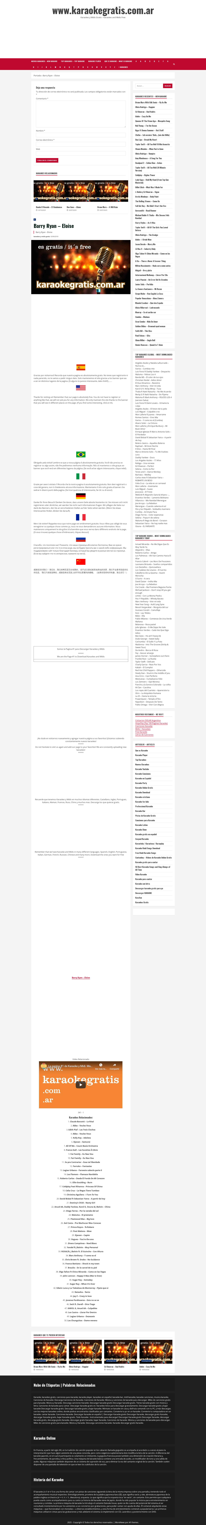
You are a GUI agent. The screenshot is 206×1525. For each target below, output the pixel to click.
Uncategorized (40, 1361)
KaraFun (138, 897)
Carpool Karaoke (142, 839)
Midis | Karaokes (142, 729)
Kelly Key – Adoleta (82, 1137)
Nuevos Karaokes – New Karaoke (44, 61)
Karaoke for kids (142, 801)
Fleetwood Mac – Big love (82, 1219)
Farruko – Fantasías (82, 1166)
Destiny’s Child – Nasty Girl (82, 1202)
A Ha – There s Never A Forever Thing (150, 261)
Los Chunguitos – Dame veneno (82, 1320)
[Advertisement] (103, 38)
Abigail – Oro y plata (143, 270)
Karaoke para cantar (143, 879)
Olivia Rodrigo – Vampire (145, 153)
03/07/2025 (103, 210)
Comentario (42, 98)
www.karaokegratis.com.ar (103, 10)
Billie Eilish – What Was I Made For (149, 187)
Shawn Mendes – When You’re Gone (149, 149)
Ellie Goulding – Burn (82, 1182)
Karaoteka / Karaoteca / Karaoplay (149, 843)
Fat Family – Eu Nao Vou (81, 1154)
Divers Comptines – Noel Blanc (82, 1243)
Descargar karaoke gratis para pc (149, 888)
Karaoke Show (141, 829)
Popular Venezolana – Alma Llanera (149, 298)
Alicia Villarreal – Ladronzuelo (147, 307)
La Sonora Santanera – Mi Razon (148, 289)
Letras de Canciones (144, 734)
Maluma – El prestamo (82, 1215)
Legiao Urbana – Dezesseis (82, 1316)
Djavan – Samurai (81, 1142)
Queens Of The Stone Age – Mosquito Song (152, 121)
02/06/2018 (54, 236)
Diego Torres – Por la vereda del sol (82, 1211)
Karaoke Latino (141, 825)
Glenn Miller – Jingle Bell (145, 340)
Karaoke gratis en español (146, 834)
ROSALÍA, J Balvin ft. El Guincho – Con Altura (82, 1251)
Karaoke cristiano (142, 797)
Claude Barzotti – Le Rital (82, 1121)
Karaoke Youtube (142, 769)
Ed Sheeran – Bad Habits (145, 111)
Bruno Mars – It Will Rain (111, 191)
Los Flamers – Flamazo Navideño (82, 1174)
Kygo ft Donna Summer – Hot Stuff (149, 130)
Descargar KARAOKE (143, 893)
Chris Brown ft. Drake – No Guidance (82, 1259)
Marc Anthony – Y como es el (82, 1255)
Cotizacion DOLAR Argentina (148, 720)
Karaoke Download (142, 792)
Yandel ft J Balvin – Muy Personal (82, 1247)
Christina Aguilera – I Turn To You (82, 1194)
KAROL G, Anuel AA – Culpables (82, 1308)
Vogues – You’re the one (82, 1239)
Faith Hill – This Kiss (143, 331)
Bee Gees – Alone (81, 191)
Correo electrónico (45, 140)
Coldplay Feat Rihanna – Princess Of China (82, 1186)
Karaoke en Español (143, 778)
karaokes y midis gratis (42, 236)
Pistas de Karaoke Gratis (145, 815)
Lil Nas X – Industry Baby (145, 249)
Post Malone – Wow (82, 1231)
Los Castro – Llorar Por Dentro (82, 1312)
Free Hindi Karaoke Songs (145, 853)
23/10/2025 (42, 210)
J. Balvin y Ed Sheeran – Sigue (147, 192)
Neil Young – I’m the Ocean (146, 125)
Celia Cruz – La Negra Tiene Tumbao (82, 1190)
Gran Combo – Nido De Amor (146, 321)
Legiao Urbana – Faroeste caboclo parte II (82, 1170)
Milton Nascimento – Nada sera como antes (153, 265)
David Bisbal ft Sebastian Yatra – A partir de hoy (82, 1198)
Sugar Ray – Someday (82, 1280)
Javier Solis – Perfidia (144, 284)
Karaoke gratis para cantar (146, 862)
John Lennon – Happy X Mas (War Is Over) (82, 1276)
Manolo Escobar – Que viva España (149, 303)
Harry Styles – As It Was (145, 222)
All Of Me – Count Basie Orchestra (82, 1146)
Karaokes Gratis (142, 902)
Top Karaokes (140, 759)
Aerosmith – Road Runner (145, 210)
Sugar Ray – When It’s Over (82, 1284)
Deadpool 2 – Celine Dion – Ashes (148, 163)
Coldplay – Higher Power (145, 175)
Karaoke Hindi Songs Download (147, 848)
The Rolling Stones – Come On (147, 201)
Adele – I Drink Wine (143, 239)
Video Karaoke (141, 874)
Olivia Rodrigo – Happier (145, 107)
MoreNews (120, 1522)
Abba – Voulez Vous (82, 1125)
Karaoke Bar (140, 811)
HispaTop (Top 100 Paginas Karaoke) (151, 723)
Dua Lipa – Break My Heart (146, 139)
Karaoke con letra (142, 883)
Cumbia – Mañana (142, 317)
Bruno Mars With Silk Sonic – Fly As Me (151, 102)
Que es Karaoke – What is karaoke (118, 61)
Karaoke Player (94, 61)
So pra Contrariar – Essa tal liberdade (82, 1162)
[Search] (174, 64)
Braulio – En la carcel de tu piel (82, 1267)
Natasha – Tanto (82, 1292)
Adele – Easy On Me (143, 116)
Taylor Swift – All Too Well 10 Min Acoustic (152, 144)
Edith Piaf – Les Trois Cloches (81, 1129)
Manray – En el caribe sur (145, 312)
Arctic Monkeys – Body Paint (147, 196)
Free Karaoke (141, 732)
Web (38, 149)
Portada (37, 75)
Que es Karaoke (141, 750)
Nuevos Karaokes (142, 764)
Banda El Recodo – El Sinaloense (50, 191)
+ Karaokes (123, 67)
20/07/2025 (73, 210)
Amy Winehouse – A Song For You (148, 158)
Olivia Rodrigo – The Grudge (146, 235)
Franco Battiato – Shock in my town (82, 1263)
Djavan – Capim (82, 1235)
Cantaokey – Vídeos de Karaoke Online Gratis (153, 857)
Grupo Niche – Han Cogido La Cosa (149, 293)
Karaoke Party (141, 783)
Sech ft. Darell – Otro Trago (82, 1304)
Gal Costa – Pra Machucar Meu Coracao (82, 1223)
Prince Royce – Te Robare (82, 1227)
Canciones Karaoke (143, 726)
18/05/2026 (39, 1370)
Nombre (40, 130)
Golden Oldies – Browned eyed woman (150, 326)
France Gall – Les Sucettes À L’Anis (82, 1150)
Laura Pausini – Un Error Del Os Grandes (151, 279)
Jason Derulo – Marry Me (145, 244)
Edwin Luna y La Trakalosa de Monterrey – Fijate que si (82, 1288)
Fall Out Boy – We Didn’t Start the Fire (150, 206)
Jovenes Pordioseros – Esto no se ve (82, 1300)
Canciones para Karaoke (145, 820)
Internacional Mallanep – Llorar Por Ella (151, 275)
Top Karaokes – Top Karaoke (73, 61)
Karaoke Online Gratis (144, 787)
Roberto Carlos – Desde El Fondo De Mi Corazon (82, 1178)
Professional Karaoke (144, 806)
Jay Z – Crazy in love (82, 1296)
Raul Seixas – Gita (142, 335)
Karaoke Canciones (143, 773)
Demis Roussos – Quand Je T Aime (149, 344)
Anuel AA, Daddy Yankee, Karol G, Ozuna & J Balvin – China (82, 1207)
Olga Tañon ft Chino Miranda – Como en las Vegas (82, 1271)
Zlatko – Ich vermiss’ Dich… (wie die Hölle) (152, 135)
